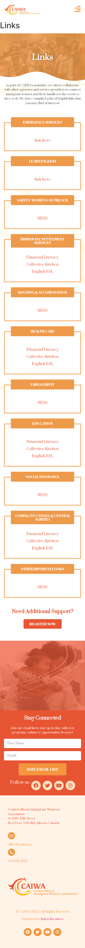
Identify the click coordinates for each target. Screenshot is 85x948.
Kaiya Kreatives (52, 919)
